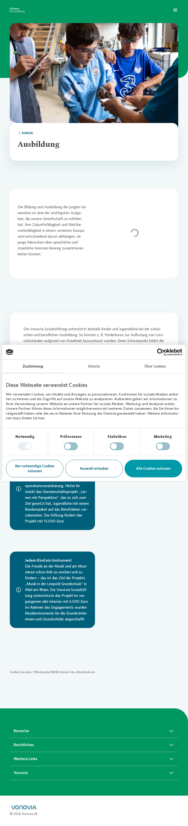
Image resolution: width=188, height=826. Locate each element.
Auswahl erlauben (94, 468)
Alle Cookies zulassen (153, 468)
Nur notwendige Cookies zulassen (34, 468)
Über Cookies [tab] (155, 366)
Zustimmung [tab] (33, 366)
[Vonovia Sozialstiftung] (17, 10)
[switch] (71, 446)
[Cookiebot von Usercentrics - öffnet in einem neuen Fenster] (160, 352)
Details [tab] (94, 366)
